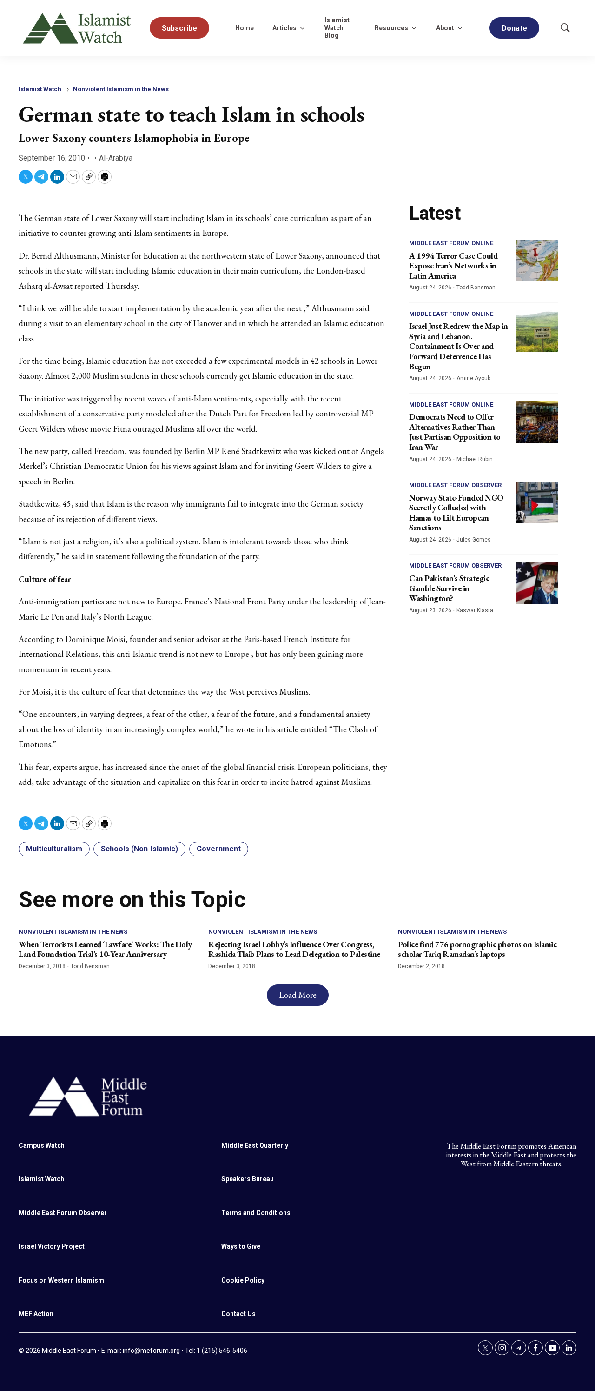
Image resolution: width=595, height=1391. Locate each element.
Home (244, 28)
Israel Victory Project (52, 1246)
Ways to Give (240, 1246)
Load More (298, 995)
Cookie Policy (242, 1280)
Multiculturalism (54, 848)
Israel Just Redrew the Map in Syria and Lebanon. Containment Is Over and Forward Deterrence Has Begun (458, 346)
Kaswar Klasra (474, 610)
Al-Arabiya (115, 158)
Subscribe (179, 28)
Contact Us (238, 1313)
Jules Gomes (473, 539)
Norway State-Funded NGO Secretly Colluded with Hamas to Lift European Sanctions (456, 512)
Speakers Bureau (247, 1179)
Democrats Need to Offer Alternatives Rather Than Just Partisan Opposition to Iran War (455, 431)
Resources (391, 28)
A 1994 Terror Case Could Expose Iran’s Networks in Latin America (453, 265)
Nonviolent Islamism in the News (121, 89)
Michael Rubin (474, 459)
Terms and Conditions (256, 1213)
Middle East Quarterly (254, 1145)
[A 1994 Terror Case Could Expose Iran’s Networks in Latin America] (537, 260)
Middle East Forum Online (451, 243)
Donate (514, 28)
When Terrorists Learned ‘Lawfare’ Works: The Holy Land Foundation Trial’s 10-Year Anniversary (105, 949)
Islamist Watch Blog (337, 28)
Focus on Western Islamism (61, 1280)
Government (219, 848)
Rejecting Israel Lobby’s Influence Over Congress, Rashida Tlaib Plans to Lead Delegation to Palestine (294, 949)
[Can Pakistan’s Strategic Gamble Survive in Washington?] (537, 583)
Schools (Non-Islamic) (139, 848)
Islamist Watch (40, 89)
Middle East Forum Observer (455, 485)
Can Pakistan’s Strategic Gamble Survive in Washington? (449, 588)
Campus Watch (42, 1145)
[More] (302, 28)
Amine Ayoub (473, 378)
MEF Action (36, 1313)
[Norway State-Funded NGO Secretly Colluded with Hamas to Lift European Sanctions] (537, 502)
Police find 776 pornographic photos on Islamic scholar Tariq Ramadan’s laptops (477, 949)
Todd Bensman (476, 287)
